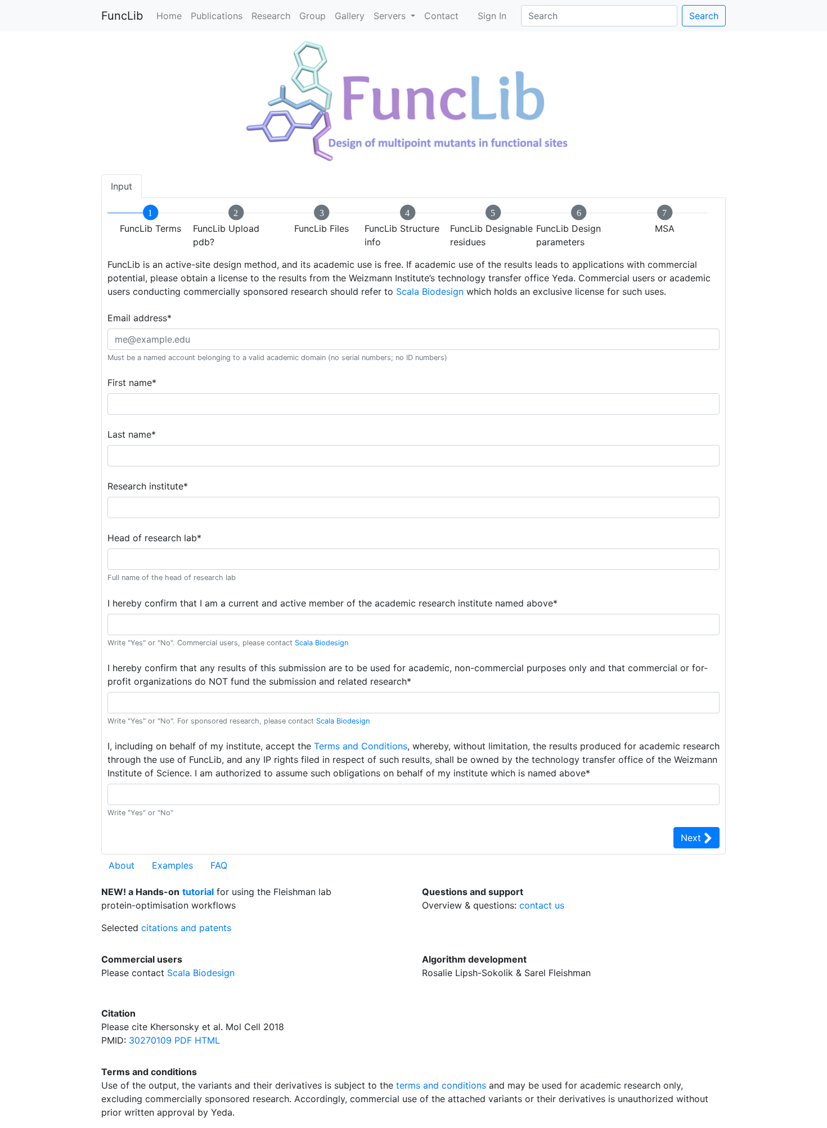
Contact (441, 15)
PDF (183, 1040)
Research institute (147, 486)
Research (270, 15)
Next (692, 837)
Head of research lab (154, 537)
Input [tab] (121, 186)
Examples (172, 865)
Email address (139, 317)
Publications (216, 15)
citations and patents (186, 927)
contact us (541, 905)
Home (169, 15)
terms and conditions (441, 1085)
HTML (207, 1040)
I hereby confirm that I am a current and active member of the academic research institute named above (332, 603)
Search (703, 15)
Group (312, 15)
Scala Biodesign (430, 291)
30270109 (150, 1040)
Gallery (350, 15)
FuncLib (122, 16)
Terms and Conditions (360, 746)
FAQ (218, 865)
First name (131, 382)
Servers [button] (391, 15)
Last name (131, 434)
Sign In (492, 15)
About (121, 865)
